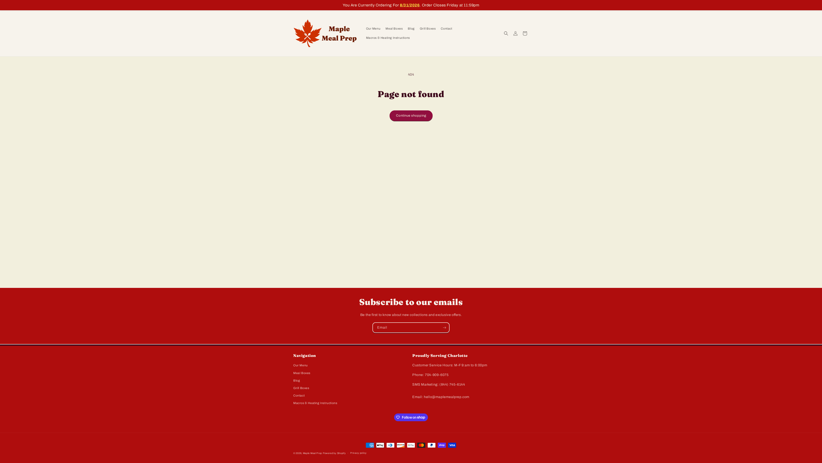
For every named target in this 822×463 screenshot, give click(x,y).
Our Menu (300, 365)
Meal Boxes (301, 373)
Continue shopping (411, 115)
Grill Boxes (301, 388)
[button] (506, 33)
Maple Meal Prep (312, 453)
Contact (299, 395)
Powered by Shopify (334, 453)
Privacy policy (358, 453)
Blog (296, 380)
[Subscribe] (444, 327)
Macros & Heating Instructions (315, 403)
